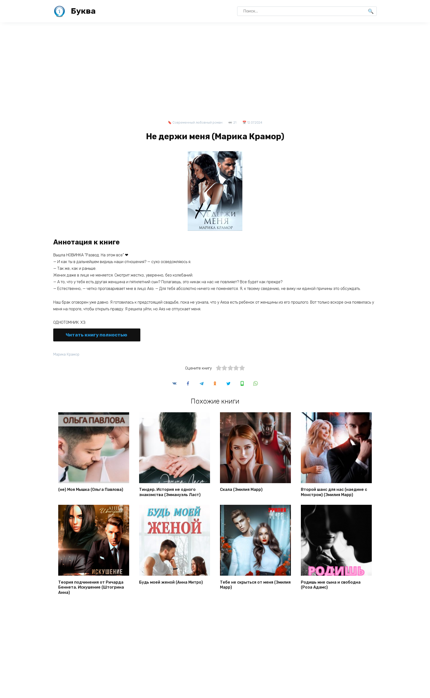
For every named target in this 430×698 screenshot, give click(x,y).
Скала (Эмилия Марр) (241, 489)
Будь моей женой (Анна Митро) (171, 582)
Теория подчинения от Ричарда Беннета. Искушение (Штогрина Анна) (91, 587)
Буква (83, 11)
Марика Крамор (66, 354)
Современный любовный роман (197, 122)
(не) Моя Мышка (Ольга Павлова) (90, 489)
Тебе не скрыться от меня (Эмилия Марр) (255, 585)
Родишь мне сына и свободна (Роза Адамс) (331, 585)
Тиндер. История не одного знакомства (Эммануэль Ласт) (170, 492)
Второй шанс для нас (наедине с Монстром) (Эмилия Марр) (334, 492)
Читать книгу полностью (96, 335)
